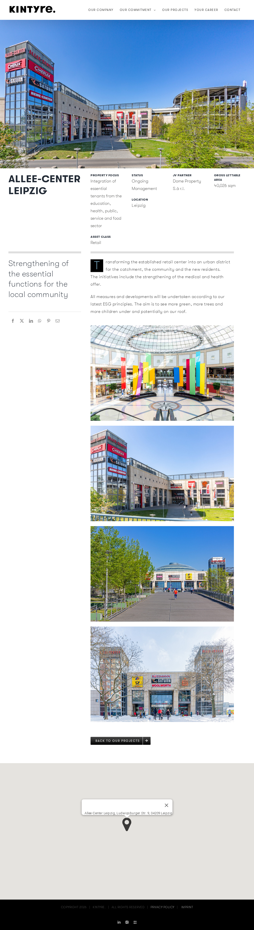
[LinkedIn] (31, 321)
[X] (22, 321)
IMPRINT (187, 907)
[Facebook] (13, 321)
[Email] (57, 321)
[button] (126, 824)
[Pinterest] (48, 321)
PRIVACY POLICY (162, 907)
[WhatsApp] (39, 321)
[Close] (166, 805)
